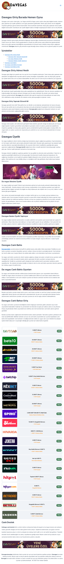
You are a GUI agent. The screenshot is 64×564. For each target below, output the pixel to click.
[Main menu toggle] (60, 5)
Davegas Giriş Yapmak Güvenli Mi (17, 57)
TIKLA (59, 341)
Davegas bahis (6, 249)
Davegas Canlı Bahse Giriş (12, 67)
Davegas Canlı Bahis (10, 63)
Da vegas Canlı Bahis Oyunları (13, 65)
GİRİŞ (59, 331)
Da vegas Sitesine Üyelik (15, 59)
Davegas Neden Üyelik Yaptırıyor (17, 61)
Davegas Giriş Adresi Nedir (12, 55)
